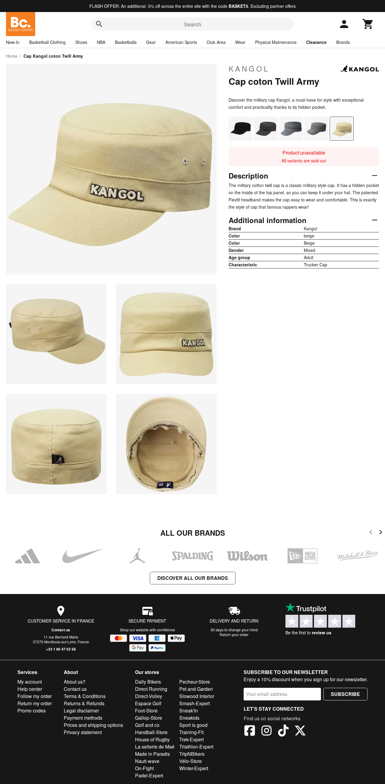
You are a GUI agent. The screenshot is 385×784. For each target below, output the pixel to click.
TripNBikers (192, 753)
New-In (13, 42)
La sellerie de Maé (154, 746)
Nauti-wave (147, 761)
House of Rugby (152, 739)
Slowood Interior (196, 696)
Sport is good (193, 724)
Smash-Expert (194, 703)
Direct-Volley (148, 696)
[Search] (99, 24)
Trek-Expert (191, 739)
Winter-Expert (193, 768)
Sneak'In (188, 710)
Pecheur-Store (194, 681)
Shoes (81, 42)
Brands (343, 42)
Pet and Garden (196, 688)
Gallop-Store (148, 717)
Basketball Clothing (47, 42)
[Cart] (368, 24)
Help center (29, 688)
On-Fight (144, 768)
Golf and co (147, 724)
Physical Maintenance (276, 42)
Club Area (216, 42)
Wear (240, 42)
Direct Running (151, 688)
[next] (380, 533)
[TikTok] (283, 731)
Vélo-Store (190, 761)
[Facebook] (250, 731)
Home (11, 56)
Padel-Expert (149, 775)
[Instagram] (266, 731)
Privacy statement (83, 732)
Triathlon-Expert (196, 746)
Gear (151, 42)
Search (192, 24)
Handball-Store (151, 732)
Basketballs (126, 42)
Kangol (249, 68)
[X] (300, 731)
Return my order (34, 703)
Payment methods (83, 717)
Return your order (234, 634)
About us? (74, 681)
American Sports (181, 42)
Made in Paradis (152, 753)
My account (29, 681)
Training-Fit (191, 732)
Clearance (316, 42)
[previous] (370, 533)
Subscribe (345, 694)
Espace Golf (148, 703)
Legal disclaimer (81, 710)
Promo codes (31, 710)
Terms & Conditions (85, 696)
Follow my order (34, 696)
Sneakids (189, 717)
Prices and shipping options (93, 724)
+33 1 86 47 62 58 (61, 649)
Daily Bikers (148, 681)
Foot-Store (146, 710)
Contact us (60, 629)
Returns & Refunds (84, 703)
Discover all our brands (192, 577)
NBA (101, 42)
